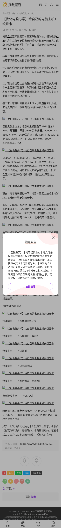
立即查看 (30, 286)
